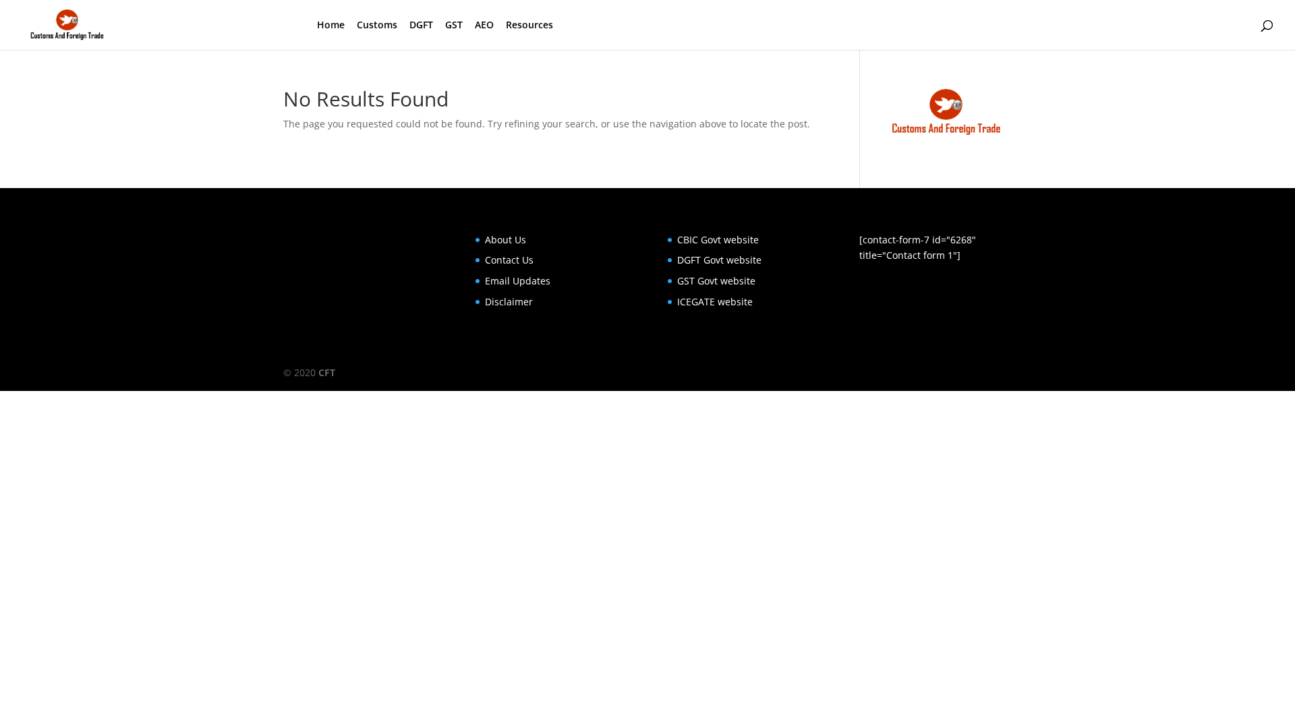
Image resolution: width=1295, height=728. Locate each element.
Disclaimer (509, 301)
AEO (484, 25)
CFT (326, 372)
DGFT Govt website (719, 259)
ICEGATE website (715, 301)
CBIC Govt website (718, 239)
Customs (377, 25)
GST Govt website (716, 280)
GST (454, 25)
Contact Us (509, 259)
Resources (529, 25)
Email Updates (517, 280)
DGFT (421, 25)
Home (331, 25)
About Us (505, 239)
